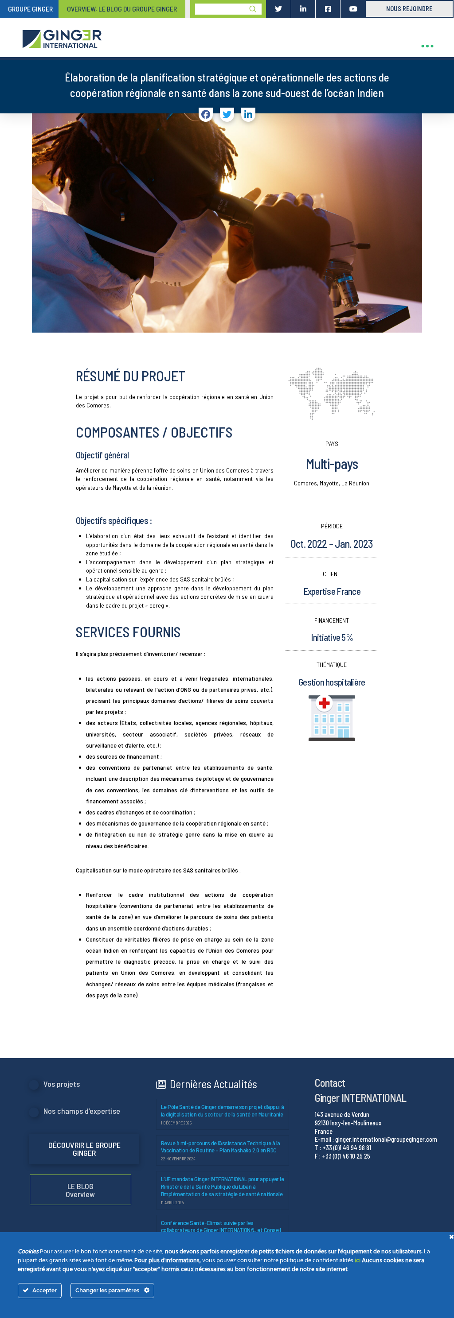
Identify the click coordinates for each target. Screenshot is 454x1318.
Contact (330, 1082)
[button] (427, 46)
